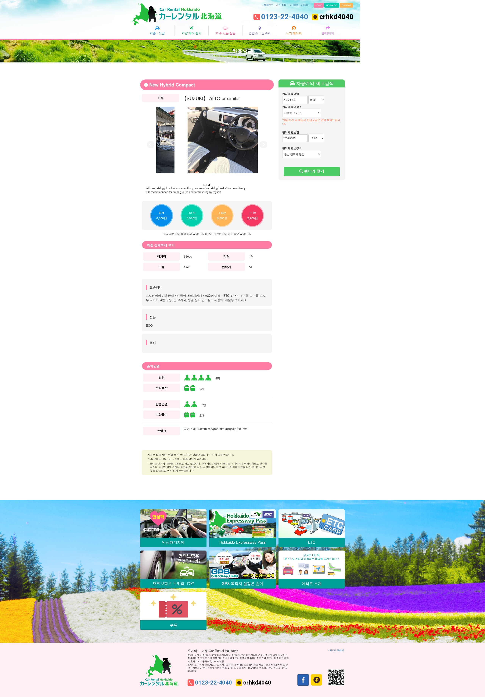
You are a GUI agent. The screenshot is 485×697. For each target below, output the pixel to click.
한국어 (305, 4)
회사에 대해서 (336, 650)
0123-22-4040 (284, 17)
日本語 (294, 4)
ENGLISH (282, 4)
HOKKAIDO (331, 5)
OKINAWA (346, 5)
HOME (318, 5)
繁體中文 (268, 4)
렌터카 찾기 (313, 171)
